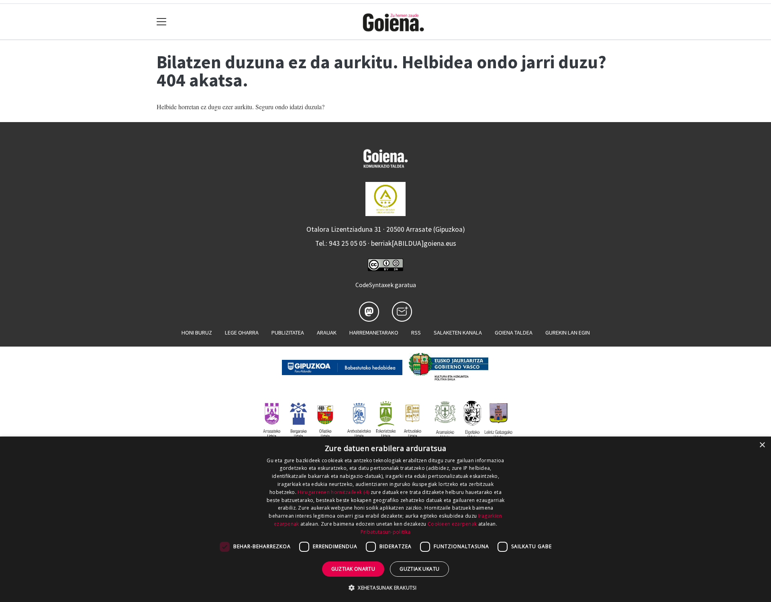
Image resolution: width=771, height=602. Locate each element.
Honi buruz (197, 332)
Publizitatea (287, 332)
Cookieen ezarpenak (452, 523)
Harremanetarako (373, 332)
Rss (416, 332)
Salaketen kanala (458, 332)
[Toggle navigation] (161, 22)
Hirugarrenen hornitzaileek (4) (333, 492)
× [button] (762, 445)
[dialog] (385, 519)
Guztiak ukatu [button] (419, 568)
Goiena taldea (513, 332)
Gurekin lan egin (567, 332)
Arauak (327, 332)
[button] (385, 587)
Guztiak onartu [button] (353, 568)
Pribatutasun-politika (385, 532)
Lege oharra (242, 332)
